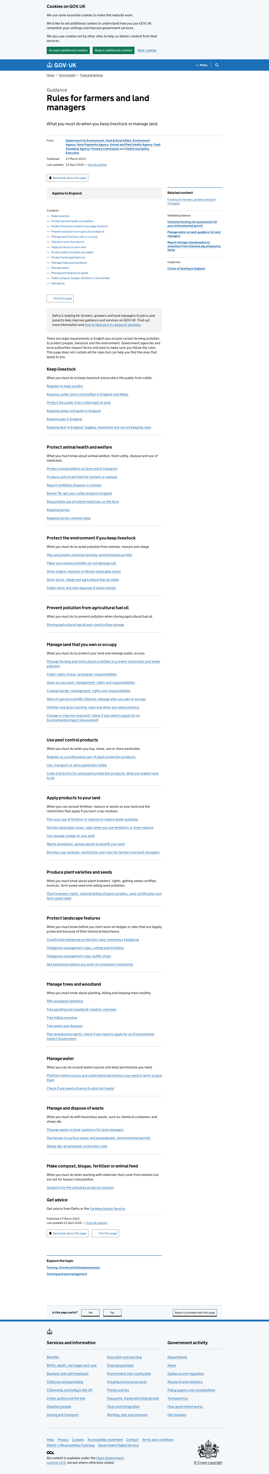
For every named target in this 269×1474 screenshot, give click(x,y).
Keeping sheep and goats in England (74, 411)
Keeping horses (58, 510)
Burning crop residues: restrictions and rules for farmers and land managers (103, 852)
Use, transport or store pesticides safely (77, 765)
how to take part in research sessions (112, 325)
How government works (185, 1406)
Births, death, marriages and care (72, 1365)
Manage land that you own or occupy (74, 236)
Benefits (53, 1357)
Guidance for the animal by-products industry (80, 1187)
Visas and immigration (123, 1406)
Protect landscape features (68, 257)
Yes (94, 1312)
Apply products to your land (68, 247)
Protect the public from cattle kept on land (79, 402)
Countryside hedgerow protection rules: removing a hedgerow (93, 940)
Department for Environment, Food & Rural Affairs (99, 140)
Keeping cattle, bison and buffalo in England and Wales (87, 394)
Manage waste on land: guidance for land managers (85, 1130)
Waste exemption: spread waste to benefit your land (86, 844)
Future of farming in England (186, 268)
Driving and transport (63, 1415)
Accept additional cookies (68, 50)
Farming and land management (67, 1274)
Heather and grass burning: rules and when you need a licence (93, 707)
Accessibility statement (105, 1440)
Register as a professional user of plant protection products (91, 757)
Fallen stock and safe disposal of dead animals (81, 588)
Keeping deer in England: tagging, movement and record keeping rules (99, 427)
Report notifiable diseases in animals (74, 485)
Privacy (62, 1440)
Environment (67, 75)
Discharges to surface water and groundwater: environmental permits (99, 1138)
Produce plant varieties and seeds (72, 252)
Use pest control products (67, 242)
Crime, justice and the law (66, 1398)
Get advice (58, 283)
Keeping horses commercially (69, 518)
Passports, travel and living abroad (133, 1398)
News (171, 1365)
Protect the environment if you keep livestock (79, 226)
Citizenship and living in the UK (69, 1390)
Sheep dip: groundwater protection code (77, 1146)
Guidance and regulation (185, 1373)
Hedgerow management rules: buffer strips (79, 956)
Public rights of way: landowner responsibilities (82, 674)
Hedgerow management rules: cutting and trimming (85, 948)
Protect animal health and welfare (72, 221)
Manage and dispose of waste (69, 273)
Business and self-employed (67, 1373)
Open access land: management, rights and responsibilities (91, 682)
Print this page (62, 298)
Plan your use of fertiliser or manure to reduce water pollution (92, 819)
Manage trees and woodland (69, 262)
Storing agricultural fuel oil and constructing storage (85, 625)
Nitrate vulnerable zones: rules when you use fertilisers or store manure (100, 827)
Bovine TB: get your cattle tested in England (79, 493)
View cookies (147, 50)
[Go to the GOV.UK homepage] (61, 65)
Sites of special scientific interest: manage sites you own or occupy (96, 699)
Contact (132, 1440)
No (116, 1312)
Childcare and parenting (65, 1382)
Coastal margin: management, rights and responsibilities (88, 691)
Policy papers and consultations (191, 1390)
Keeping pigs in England (64, 419)
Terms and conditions (158, 1440)
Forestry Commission (105, 149)
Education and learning (124, 1357)
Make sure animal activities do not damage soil (81, 563)
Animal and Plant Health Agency (131, 144)
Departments (177, 1357)
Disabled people (59, 1406)
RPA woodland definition (65, 1001)
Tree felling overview (62, 1018)
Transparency (177, 1398)
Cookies (78, 1440)
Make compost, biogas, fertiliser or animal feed (80, 278)
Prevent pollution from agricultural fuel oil (77, 231)
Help (50, 1440)
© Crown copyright (208, 1462)
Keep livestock (60, 216)
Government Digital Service (118, 1445)
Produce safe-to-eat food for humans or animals (82, 477)
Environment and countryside (129, 1373)
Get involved (176, 1415)
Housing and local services (127, 1382)
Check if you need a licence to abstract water (80, 1088)
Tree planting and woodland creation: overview (81, 1009)
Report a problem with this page (195, 1312)
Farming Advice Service (107, 1208)
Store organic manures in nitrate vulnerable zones (84, 571)
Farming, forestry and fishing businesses (73, 1267)
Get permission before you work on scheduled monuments (90, 964)
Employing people (120, 1365)
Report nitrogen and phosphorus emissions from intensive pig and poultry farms (194, 246)
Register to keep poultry (65, 386)
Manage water (60, 268)
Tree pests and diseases (65, 1026)
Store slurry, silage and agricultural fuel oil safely (83, 580)
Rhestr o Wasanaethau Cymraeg (71, 1445)
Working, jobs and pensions (127, 1415)
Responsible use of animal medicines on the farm (83, 502)
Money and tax (118, 1390)
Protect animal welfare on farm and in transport (82, 469)
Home (50, 75)
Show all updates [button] (96, 1223)
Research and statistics (185, 1382)
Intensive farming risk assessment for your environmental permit (192, 223)
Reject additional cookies (113, 50)
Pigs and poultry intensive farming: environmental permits (89, 555)
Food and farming (91, 75)
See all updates (97, 164)
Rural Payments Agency (93, 144)
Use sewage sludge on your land (71, 836)
